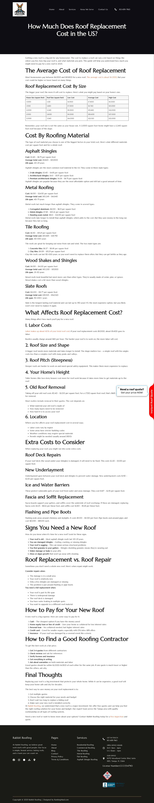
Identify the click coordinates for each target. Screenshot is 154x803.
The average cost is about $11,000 (102, 77)
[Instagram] (19, 760)
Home (51, 9)
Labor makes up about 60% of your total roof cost (47, 331)
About (61, 9)
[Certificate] (24, 760)
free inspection (117, 716)
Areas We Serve (87, 9)
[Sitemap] (29, 760)
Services (72, 9)
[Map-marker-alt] (34, 760)
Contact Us (103, 9)
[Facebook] (14, 760)
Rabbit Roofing (34, 706)
